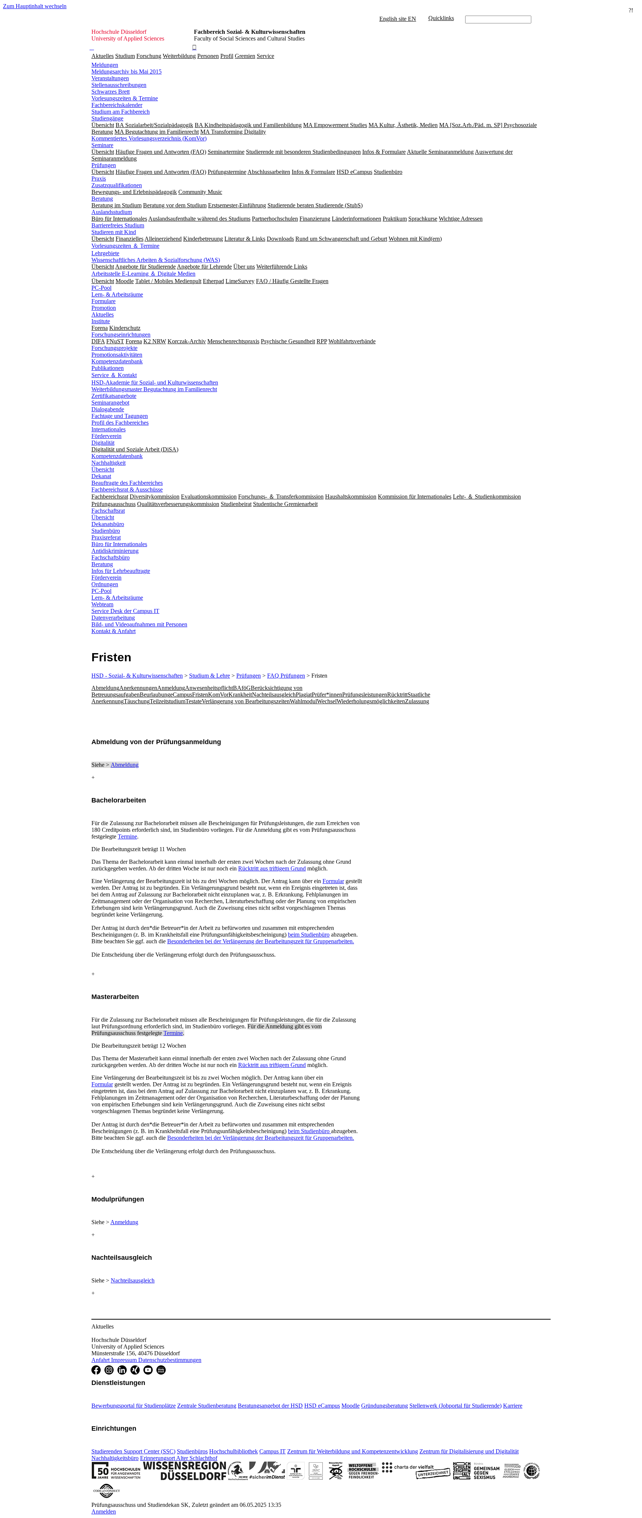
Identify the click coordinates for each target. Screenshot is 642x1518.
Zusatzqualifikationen (116, 185)
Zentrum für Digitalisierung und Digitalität (469, 1451)
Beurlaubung (155, 694)
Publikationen (107, 368)
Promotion (103, 308)
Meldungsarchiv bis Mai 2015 (126, 71)
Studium (125, 56)
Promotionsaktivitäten (116, 354)
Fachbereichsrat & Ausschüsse (127, 489)
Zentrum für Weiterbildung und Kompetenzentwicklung (352, 1451)
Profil (226, 56)
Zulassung (417, 701)
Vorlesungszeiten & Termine (124, 98)
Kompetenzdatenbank (117, 361)
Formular (333, 881)
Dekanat (101, 476)
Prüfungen (103, 165)
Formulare (103, 301)
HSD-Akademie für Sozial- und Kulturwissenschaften (154, 382)
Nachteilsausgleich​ (133, 1280)
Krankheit (240, 694)
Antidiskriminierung (115, 551)
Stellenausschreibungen (118, 85)
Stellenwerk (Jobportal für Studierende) (455, 1405)
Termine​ (173, 1033)
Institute (100, 321)
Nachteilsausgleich (274, 694)
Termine (127, 836)
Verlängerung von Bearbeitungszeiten (246, 701)
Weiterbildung (179, 56)
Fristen (200, 694)
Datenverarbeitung (113, 617)
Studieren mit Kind (113, 232)
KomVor (218, 694)
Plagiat (304, 694)
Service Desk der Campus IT (125, 611)
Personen (208, 56)
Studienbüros (192, 1451)
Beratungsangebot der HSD (270, 1405)
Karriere (512, 1405)
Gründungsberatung (384, 1405)
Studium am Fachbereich (120, 111)
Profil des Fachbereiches (120, 422)
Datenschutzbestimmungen (169, 1360)
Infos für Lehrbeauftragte (120, 571)
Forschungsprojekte (114, 348)
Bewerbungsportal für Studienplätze (133, 1405)
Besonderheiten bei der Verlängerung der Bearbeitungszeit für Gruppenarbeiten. (260, 941)
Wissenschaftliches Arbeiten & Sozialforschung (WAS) (155, 260)
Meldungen (104, 65)
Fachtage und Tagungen (119, 416)
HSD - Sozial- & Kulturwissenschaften (137, 675)
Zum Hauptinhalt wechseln (35, 6)
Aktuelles (102, 56)
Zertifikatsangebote (113, 396)
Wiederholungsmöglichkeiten (371, 701)
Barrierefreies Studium (117, 225)
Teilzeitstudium (167, 701)
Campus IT (272, 1451)
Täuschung (137, 701)
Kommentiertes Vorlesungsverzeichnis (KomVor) (149, 138)
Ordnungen (104, 584)
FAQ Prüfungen (286, 675)
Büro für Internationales (119, 544)
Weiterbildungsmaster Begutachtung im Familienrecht (154, 389)
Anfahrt (101, 1360)
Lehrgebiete (105, 253)
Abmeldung (105, 688)
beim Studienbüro (309, 934)
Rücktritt (397, 694)
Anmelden (103, 1511)
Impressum (124, 1360)
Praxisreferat (106, 537)
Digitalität (102, 442)
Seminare (102, 145)
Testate (193, 701)
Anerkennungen (138, 688)
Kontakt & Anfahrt (113, 631)
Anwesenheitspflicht (209, 688)
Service (265, 56)
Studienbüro (105, 531)
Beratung (102, 198)
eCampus (181, 694)
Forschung (148, 56)
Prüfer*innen (327, 694)
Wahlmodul (303, 701)
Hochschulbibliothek (233, 1451)
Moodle (350, 1405)
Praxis (98, 178)
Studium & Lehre (209, 675)
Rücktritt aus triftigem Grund (272, 868)
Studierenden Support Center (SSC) (133, 1451)
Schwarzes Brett (110, 91)
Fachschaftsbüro (110, 557)
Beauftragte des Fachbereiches (127, 483)
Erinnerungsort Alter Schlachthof (178, 1458)
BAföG (242, 688)
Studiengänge (107, 118)
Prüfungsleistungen (364, 694)
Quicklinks (441, 18)
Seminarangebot (110, 402)
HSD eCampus (322, 1405)
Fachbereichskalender (116, 105)
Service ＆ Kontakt (114, 375)
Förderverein (106, 436)
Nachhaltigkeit (108, 463)
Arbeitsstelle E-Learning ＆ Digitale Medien (143, 273)
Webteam (102, 604)
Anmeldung (171, 688)
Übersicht (102, 469)
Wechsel (327, 701)
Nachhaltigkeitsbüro (115, 1458)
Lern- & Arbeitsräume (117, 294)
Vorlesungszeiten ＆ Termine (125, 246)
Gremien (245, 56)
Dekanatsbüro (107, 524)
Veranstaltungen (110, 78)
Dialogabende (107, 409)
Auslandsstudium (111, 212)
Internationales (108, 429)
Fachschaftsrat (108, 510)
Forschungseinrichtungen (120, 334)
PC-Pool (101, 288)
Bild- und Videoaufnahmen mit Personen (139, 624)
